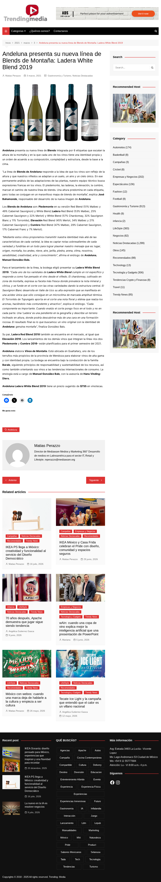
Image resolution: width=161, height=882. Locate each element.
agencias (65, 750)
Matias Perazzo (13, 75)
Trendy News (32, 541)
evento (97, 779)
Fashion (117, 191)
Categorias (17, 31)
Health (116, 213)
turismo (93, 866)
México (64, 837)
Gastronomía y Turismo (59, 75)
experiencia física (90, 786)
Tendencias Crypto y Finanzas (130, 280)
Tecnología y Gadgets (71, 617)
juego (94, 815)
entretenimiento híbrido (72, 779)
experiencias (80, 794)
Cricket (117, 169)
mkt (79, 837)
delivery (97, 765)
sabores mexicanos (71, 852)
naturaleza (95, 837)
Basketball (119, 155)
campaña (65, 757)
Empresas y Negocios (85, 531)
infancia (10, 607)
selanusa (95, 852)
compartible (65, 765)
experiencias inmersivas (73, 801)
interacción (69, 815)
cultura (82, 765)
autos (98, 750)
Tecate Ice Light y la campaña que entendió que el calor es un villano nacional (80, 702)
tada (63, 859)
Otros (116, 250)
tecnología (94, 859)
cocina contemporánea (89, 757)
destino (63, 772)
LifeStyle (23, 607)
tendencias (69, 866)
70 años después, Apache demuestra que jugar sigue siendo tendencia (24, 621)
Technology (119, 265)
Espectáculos (120, 184)
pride (67, 844)
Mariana (66, 639)
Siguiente (94, 480)
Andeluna (12, 429)
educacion (96, 772)
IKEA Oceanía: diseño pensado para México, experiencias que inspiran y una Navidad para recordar (37, 755)
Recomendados (14, 541)
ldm (84, 823)
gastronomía (66, 808)
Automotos (119, 147)
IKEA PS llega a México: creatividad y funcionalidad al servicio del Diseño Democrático (36, 783)
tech (77, 859)
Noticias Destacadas (82, 75)
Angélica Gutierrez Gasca (21, 631)
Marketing (94, 830)
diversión (79, 772)
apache (82, 750)
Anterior (13, 480)
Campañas (12, 536)
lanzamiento (66, 823)
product (92, 844)
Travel (116, 287)
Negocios (118, 235)
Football (117, 199)
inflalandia (96, 808)
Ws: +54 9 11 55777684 (123, 761)
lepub (97, 823)
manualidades (69, 830)
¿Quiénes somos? (39, 31)
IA (82, 808)
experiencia (67, 786)
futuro (97, 801)
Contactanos (61, 31)
